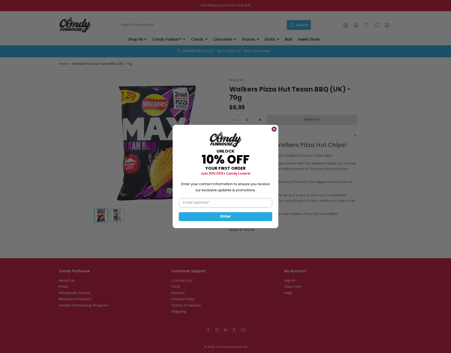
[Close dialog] (274, 129)
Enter (225, 216)
